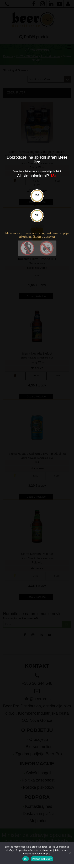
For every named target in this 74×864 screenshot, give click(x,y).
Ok (25, 858)
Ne (37, 215)
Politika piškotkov (42, 858)
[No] (69, 853)
